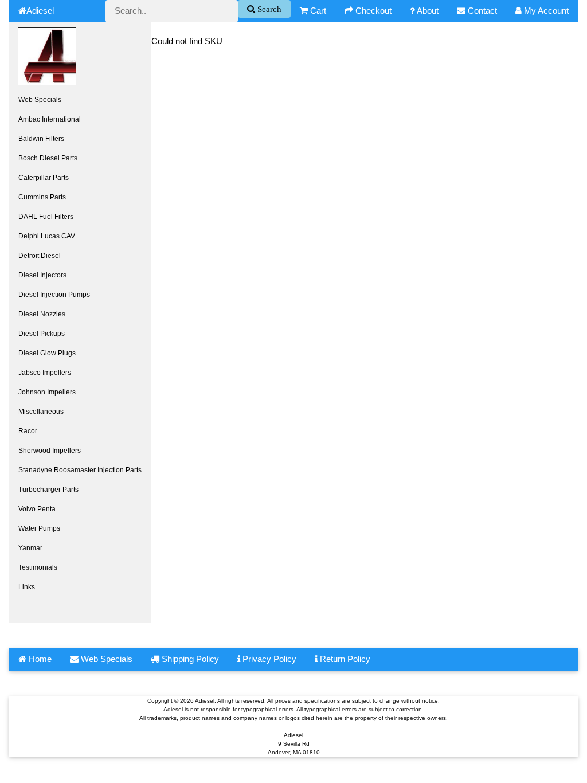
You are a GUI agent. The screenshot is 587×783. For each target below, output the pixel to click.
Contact (481, 10)
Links (26, 587)
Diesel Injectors (42, 275)
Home (39, 659)
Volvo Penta (37, 509)
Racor (27, 431)
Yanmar (30, 548)
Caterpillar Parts (43, 178)
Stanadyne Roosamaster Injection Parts (80, 470)
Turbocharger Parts (48, 490)
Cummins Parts (42, 197)
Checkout (372, 10)
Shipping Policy (189, 659)
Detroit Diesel (39, 256)
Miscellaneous (41, 412)
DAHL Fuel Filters (45, 217)
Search (268, 9)
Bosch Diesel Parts (47, 158)
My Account (545, 10)
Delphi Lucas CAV (46, 236)
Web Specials (39, 100)
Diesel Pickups (41, 334)
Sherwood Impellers (49, 451)
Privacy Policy (268, 659)
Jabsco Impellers (44, 373)
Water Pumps (39, 528)
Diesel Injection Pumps (54, 295)
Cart (317, 10)
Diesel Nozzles (41, 314)
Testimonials (37, 567)
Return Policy (344, 659)
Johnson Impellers (47, 392)
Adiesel (40, 10)
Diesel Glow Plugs (47, 353)
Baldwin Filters (41, 139)
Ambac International (49, 119)
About (427, 10)
